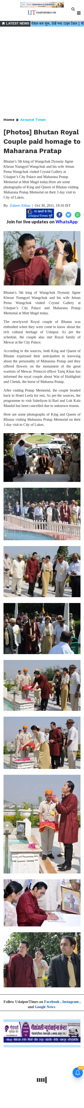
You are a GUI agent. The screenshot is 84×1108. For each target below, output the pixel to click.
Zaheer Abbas (20, 205)
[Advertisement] (42, 72)
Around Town (33, 119)
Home (9, 119)
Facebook (52, 1002)
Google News (45, 1007)
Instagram (70, 1002)
